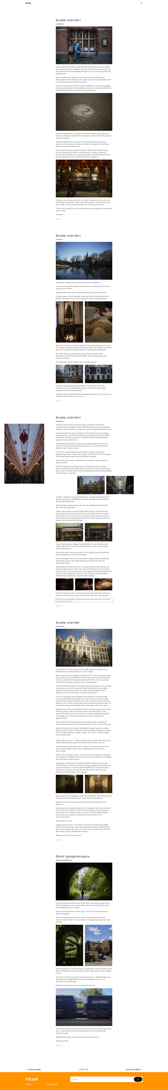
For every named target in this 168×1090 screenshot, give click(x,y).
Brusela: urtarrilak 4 (68, 20)
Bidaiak (28, 1084)
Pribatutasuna (52, 1084)
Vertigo (75, 544)
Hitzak (28, 3)
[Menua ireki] (142, 3)
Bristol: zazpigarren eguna (72, 856)
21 (87, 1069)
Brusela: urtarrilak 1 (68, 622)
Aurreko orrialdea (33, 1069)
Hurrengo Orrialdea (134, 1069)
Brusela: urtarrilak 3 (68, 235)
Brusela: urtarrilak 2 (68, 417)
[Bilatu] (138, 1079)
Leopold (107, 86)
